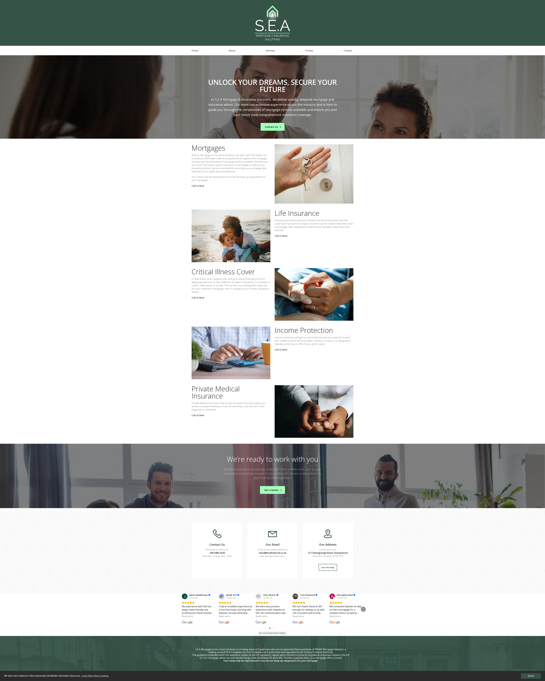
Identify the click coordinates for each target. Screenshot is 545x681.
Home (195, 50)
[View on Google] (184, 596)
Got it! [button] (531, 676)
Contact (348, 50)
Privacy (309, 50)
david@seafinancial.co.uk (272, 552)
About (232, 50)
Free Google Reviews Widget (273, 633)
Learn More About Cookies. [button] (95, 676)
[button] (181, 609)
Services (270, 50)
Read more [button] (187, 616)
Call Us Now (198, 185)
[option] (272, 97)
